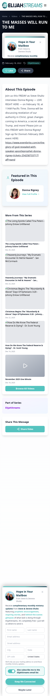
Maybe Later (25, 689)
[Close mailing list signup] (42, 592)
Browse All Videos (25, 388)
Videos (14, 16)
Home (4, 16)
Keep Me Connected (25, 681)
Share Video (27, 429)
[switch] (11, 671)
